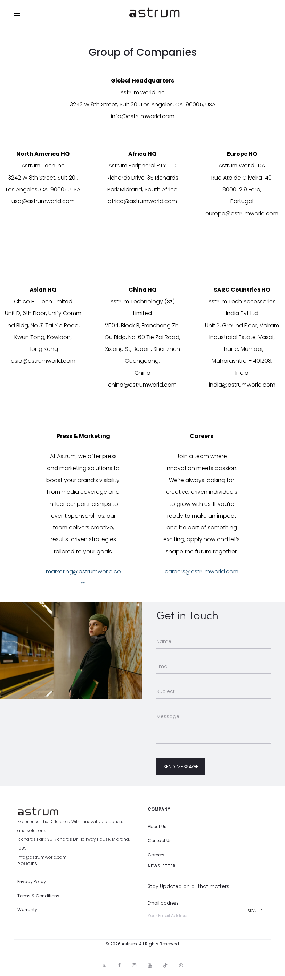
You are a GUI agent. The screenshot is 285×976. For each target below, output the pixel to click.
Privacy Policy (31, 881)
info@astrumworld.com (42, 857)
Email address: (164, 903)
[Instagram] (134, 965)
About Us (157, 826)
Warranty (27, 910)
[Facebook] (119, 965)
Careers (156, 855)
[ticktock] (165, 965)
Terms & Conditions (38, 896)
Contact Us (160, 841)
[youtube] (150, 965)
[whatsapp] (181, 965)
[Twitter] (104, 965)
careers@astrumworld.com (201, 572)
